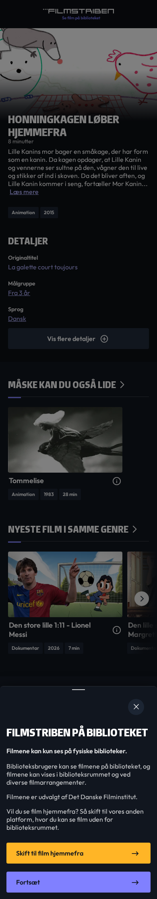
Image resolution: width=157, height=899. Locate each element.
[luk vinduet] (136, 707)
